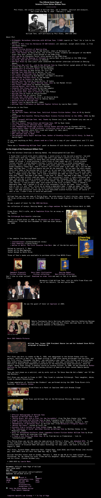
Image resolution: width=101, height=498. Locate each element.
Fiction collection (18, 274)
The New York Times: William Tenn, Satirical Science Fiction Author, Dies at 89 (46, 112)
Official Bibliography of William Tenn (28, 415)
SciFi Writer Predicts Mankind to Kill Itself (31, 422)
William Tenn (17, 93)
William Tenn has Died (21, 81)
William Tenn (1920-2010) (22, 97)
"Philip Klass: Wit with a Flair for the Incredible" (34, 418)
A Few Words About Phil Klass (24, 90)
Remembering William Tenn (29, 145)
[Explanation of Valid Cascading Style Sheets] (15, 478)
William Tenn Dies (19, 70)
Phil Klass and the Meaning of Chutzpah (29, 58)
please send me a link (43, 140)
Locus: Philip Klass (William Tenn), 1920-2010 (32, 125)
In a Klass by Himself (21, 76)
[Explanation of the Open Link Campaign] (39, 479)
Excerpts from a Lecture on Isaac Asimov (29, 427)
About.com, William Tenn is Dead (26, 132)
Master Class (17, 102)
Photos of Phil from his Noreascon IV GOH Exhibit (33, 44)
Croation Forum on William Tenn (25, 99)
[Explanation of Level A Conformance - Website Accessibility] (27, 482)
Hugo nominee (54, 206)
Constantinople (18, 242)
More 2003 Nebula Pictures (18, 338)
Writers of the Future (50, 220)
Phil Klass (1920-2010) (22, 85)
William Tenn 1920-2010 (22, 72)
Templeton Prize (42, 211)
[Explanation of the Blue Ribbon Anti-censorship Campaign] (20, 489)
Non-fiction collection (65, 274)
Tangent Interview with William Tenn (27, 420)
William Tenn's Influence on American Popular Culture (35, 104)
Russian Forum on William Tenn (25, 100)
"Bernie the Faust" (20, 425)
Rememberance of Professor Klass (26, 69)
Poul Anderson (18, 243)
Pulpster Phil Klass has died (24, 88)
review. (25, 384)
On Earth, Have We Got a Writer (25, 60)
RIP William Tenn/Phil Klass (24, 77)
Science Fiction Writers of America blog (29, 49)
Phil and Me (17, 56)
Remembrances (17, 47)
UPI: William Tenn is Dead (23, 134)
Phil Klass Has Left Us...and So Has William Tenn (33, 65)
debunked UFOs (79, 441)
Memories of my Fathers (22, 79)
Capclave (53, 304)
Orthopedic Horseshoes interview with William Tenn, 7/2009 (37, 40)
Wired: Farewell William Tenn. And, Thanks (30, 119)
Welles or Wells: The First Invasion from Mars (32, 245)
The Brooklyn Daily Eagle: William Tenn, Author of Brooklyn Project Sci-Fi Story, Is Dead (51, 135)
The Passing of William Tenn (24, 51)
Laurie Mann (53, 6)
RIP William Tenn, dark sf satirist (27, 92)
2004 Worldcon (42, 203)
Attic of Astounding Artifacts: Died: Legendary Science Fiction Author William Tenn (48, 432)
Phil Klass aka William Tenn (24, 74)
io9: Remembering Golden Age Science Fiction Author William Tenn (40, 126)
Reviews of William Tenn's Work (25, 416)
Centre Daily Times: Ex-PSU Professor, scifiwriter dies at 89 (38, 128)
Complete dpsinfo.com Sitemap (19, 496)
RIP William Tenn (19, 95)
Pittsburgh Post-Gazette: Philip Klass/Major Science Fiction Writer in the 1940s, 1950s (50, 116)
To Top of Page (43, 496)
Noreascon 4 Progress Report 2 (73, 424)
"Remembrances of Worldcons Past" (26, 424)
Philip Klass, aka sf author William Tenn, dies (32, 83)
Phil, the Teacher (19, 53)
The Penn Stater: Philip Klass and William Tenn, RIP (34, 123)
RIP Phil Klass (18, 61)
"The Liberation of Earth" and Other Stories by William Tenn (38, 429)
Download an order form (42, 276)
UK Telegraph (17, 111)
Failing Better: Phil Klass (23, 86)
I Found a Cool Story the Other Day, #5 (29, 436)
